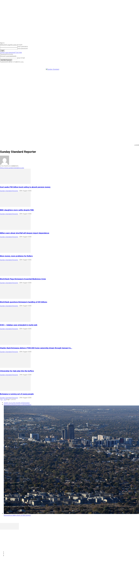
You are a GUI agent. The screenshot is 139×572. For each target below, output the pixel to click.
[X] (117, 64)
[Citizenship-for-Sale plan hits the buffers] (15, 367)
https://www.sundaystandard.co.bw (12, 168)
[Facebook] (112, 64)
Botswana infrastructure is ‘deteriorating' (17, 404)
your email (21, 58)
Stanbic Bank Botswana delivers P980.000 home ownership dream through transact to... (36, 348)
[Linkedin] (7, 547)
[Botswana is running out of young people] (15, 390)
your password (22, 48)
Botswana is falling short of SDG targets (17, 515)
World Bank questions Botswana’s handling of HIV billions (23, 302)
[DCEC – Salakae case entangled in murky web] (15, 321)
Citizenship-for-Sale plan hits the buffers (17, 371)
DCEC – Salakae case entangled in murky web (18, 325)
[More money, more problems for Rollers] (15, 252)
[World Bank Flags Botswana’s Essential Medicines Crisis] (15, 275)
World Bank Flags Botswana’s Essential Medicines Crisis (23, 279)
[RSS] (12, 547)
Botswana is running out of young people (17, 394)
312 (5, 399)
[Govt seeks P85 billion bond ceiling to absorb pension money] (15, 183)
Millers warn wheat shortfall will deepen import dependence (24, 233)
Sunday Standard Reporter (9, 191)
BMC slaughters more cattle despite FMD (17, 210)
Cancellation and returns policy (131, 566)
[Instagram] (114, 64)
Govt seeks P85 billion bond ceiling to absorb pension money (25, 187)
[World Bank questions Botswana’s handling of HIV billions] (15, 298)
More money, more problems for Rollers (16, 256)
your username (22, 46)
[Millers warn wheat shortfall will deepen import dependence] (15, 229)
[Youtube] (119, 64)
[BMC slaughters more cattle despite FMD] (15, 206)
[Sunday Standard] (69, 103)
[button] (131, 145)
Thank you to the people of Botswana (17, 403)
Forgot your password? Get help (11, 52)
